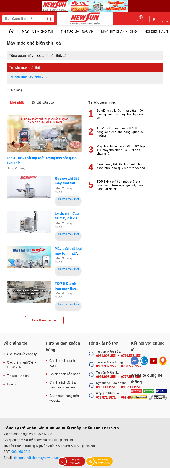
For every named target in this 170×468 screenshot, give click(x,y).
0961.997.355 (106, 356)
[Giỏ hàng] (154, 18)
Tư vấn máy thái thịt (24, 67)
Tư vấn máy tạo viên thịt (27, 76)
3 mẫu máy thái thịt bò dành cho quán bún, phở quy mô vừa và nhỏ (121, 166)
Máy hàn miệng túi (37, 31)
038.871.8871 (106, 397)
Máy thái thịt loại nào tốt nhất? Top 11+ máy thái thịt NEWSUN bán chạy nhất (121, 150)
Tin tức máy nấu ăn (77, 31)
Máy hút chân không (119, 31)
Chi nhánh (141, 20)
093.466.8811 (21, 452)
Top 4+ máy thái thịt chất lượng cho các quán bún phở (42, 160)
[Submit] (49, 18)
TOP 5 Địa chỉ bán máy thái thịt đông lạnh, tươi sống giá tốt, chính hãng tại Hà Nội (121, 185)
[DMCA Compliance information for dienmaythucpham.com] (158, 397)
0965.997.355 (106, 376)
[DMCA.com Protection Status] (139, 397)
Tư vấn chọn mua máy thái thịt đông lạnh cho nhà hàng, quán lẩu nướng (121, 132)
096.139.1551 (106, 387)
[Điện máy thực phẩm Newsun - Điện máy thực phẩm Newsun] (85, 18)
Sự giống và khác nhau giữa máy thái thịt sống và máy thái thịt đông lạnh (121, 114)
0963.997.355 (106, 366)
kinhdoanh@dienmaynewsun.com (37, 458)
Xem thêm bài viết (44, 320)
